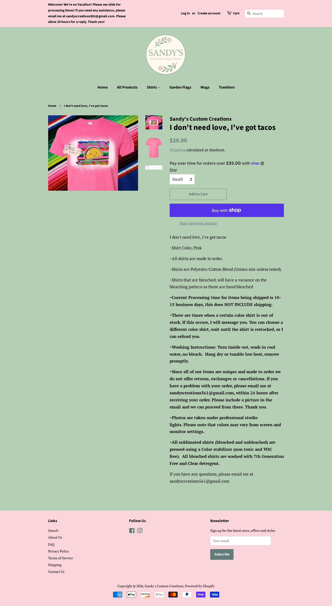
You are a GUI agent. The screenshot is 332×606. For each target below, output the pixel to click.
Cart (236, 13)
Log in (185, 13)
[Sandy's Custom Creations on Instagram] (139, 531)
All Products (127, 87)
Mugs (205, 87)
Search (53, 530)
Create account (209, 13)
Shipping (177, 150)
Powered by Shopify (200, 586)
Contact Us (56, 571)
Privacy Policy (58, 551)
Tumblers (227, 87)
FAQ (51, 544)
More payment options (198, 223)
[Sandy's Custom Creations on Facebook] (132, 531)
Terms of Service (60, 558)
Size (173, 170)
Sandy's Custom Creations (164, 586)
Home (102, 87)
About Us (55, 537)
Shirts (152, 87)
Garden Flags (180, 87)
